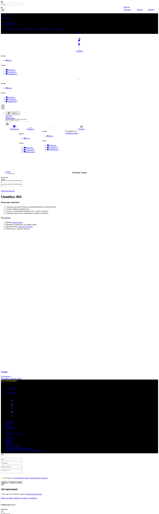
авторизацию (17, 222)
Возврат (50, 29)
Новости (9, 423)
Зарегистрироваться (13, 434)
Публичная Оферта (13, 446)
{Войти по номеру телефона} (25, 498)
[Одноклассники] (12, 409)
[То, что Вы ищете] (9, 381)
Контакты (9, 440)
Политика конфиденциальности (18, 448)
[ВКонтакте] (12, 402)
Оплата (35, 29)
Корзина (12, 70)
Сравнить (12, 72)
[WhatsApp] (12, 417)
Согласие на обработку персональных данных (24, 450)
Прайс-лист (10, 421)
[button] (79, 39)
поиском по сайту (26, 227)
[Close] (2, 10)
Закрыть (5, 482)
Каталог (14, 113)
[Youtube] (12, 413)
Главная (8, 172)
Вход (9, 61)
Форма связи (11, 428)
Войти (8, 432)
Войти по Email (7, 498)
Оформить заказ (71, 133)
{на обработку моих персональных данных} (30, 478)
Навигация (10, 118)
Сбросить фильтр (8, 191)
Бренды (9, 29)
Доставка (17, 29)
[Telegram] (12, 405)
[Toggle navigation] (2, 107)
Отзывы (9, 426)
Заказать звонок (15, 482)
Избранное (12, 74)
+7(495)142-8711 (7, 18)
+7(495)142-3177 (7, 14)
